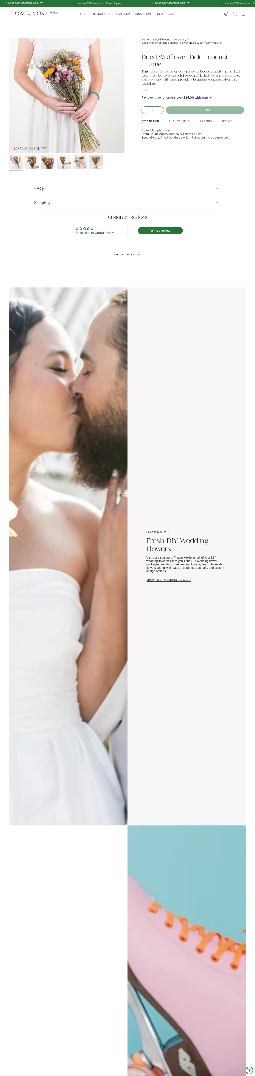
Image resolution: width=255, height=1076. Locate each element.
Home (145, 39)
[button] (83, 14)
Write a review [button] (160, 230)
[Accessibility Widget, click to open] (249, 1070)
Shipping (42, 202)
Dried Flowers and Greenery (169, 39)
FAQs (39, 188)
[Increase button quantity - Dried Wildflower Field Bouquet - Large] (159, 110)
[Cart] (243, 14)
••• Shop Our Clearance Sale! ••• (24, 2)
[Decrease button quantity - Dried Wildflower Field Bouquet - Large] (146, 110)
